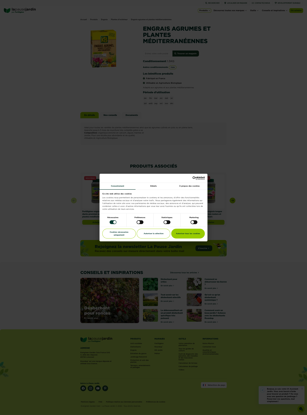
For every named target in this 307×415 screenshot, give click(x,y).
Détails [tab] (153, 186)
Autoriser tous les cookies (188, 233)
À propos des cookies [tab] (189, 186)
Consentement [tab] (117, 186)
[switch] (140, 222)
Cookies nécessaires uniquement (119, 233)
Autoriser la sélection (153, 233)
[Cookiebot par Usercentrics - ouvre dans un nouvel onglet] (194, 178)
